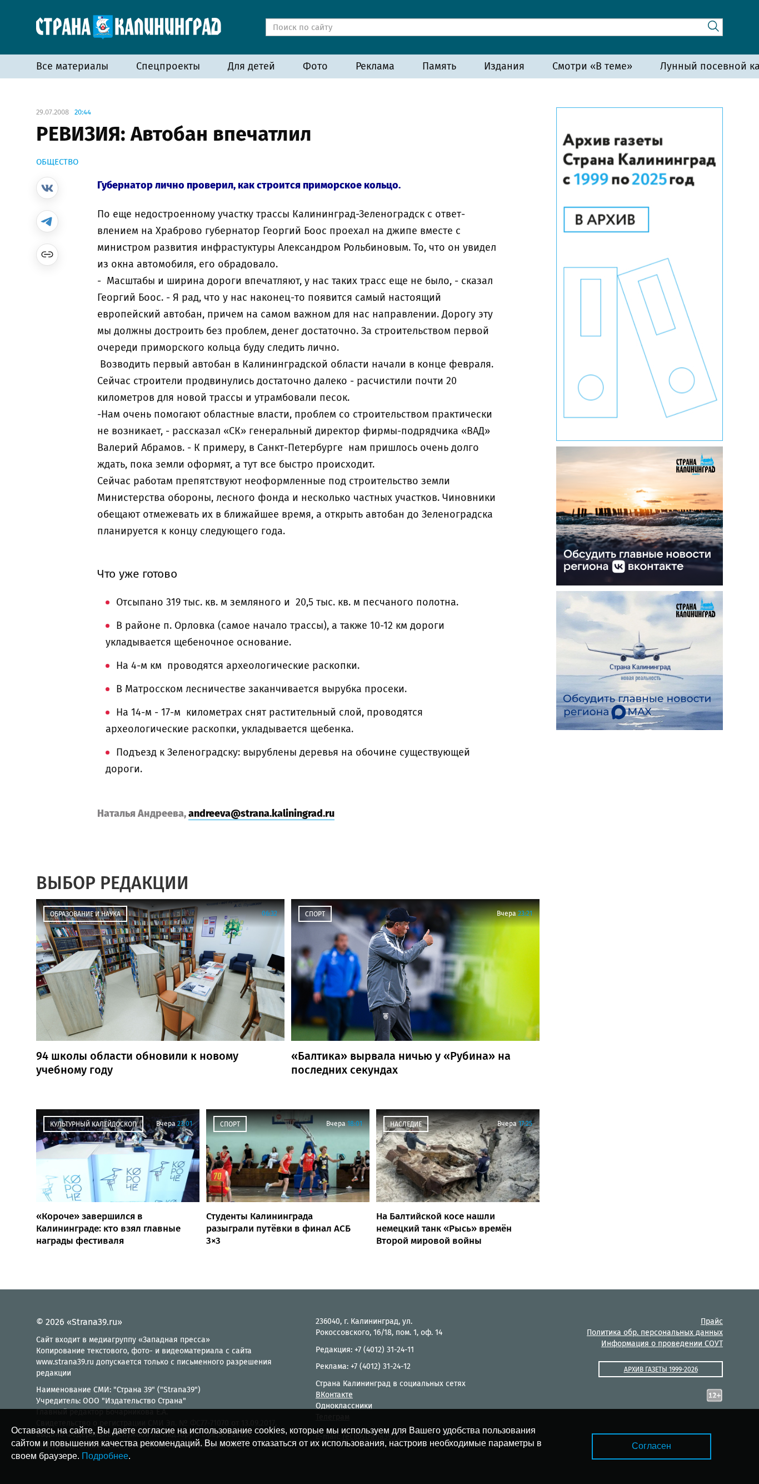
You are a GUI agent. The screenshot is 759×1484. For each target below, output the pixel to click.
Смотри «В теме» (592, 66)
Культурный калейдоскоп (93, 1124)
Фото (315, 66)
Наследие (406, 1124)
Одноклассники (344, 1406)
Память (439, 66)
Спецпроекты (168, 66)
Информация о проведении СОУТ (662, 1343)
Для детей (251, 66)
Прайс (712, 1321)
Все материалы (72, 66)
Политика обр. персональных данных (655, 1332)
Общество (57, 162)
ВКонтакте (334, 1394)
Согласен (651, 1446)
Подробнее (105, 1456)
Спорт (315, 914)
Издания (504, 66)
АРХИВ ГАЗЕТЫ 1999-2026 (661, 1369)
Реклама (375, 66)
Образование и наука (85, 914)
